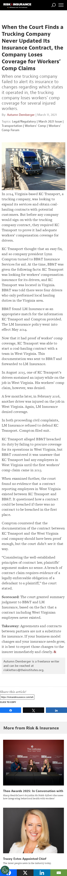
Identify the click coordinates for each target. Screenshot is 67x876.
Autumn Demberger (21, 115)
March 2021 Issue (50, 122)
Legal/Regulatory (24, 122)
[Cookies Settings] (5, 870)
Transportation (12, 126)
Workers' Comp (35, 126)
